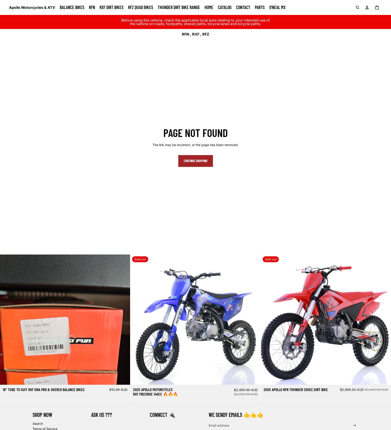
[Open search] (357, 7)
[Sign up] (354, 425)
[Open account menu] (367, 7)
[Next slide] (254, 320)
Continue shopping (195, 161)
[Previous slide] (137, 320)
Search (38, 423)
